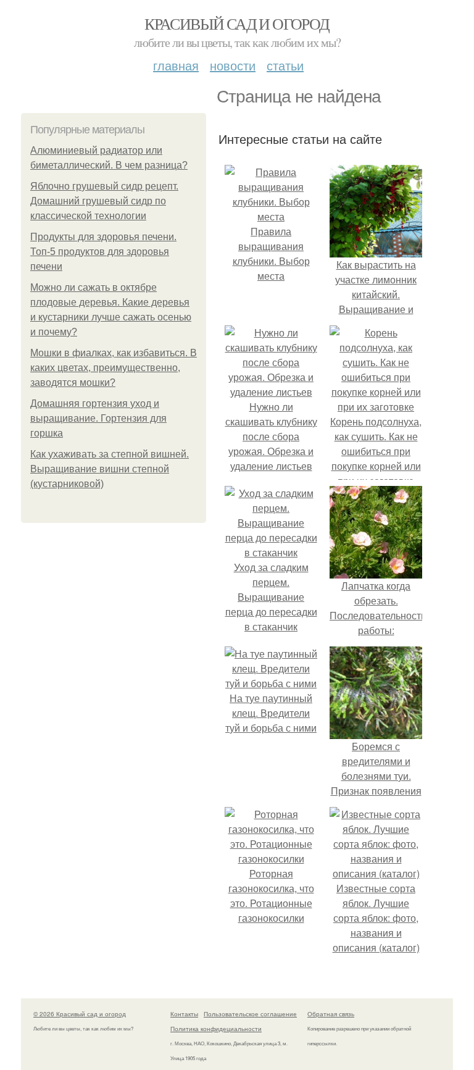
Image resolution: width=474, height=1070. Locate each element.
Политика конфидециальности (216, 1028)
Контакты (184, 1013)
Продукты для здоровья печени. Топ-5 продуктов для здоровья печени (103, 252)
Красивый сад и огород (236, 23)
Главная (176, 65)
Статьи (285, 65)
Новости (233, 65)
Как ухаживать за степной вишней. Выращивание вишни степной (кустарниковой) (109, 469)
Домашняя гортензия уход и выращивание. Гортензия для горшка (98, 418)
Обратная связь (330, 1013)
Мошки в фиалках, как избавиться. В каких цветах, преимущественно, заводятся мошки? (113, 368)
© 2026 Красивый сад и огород (79, 1013)
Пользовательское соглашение (250, 1013)
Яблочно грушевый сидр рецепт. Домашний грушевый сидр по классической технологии (104, 201)
